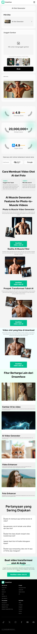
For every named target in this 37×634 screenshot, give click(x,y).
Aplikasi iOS (21, 589)
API (19, 594)
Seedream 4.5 (4, 596)
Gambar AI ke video (11, 407)
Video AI (3, 589)
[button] (18, 519)
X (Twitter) (21, 604)
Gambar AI (4, 591)
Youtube (20, 611)
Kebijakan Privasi (5, 606)
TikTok (20, 602)
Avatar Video (4, 587)
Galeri (3, 594)
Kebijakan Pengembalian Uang (7, 609)
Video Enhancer (9, 464)
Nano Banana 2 (4, 598)
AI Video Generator (11, 436)
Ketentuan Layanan (5, 604)
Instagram (20, 606)
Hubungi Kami (4, 602)
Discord (20, 613)
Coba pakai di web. (22, 587)
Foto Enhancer (9, 493)
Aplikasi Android (22, 591)
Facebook (20, 609)
